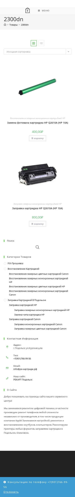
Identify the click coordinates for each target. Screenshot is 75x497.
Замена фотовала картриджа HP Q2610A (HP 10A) (37, 122)
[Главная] (5, 24)
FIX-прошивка (15, 263)
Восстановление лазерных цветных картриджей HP (37, 286)
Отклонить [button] (11, 491)
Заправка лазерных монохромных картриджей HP (37, 203)
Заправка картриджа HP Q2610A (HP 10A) (37, 208)
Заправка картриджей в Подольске (27, 300)
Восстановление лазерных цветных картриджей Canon (39, 273)
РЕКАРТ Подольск (22, 379)
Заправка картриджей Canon (24, 319)
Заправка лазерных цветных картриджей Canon (40, 328)
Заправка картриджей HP (23, 305)
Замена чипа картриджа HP (29, 314)
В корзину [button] (38, 138)
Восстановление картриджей (23, 268)
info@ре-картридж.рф (25, 369)
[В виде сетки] (34, 43)
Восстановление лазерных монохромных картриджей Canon (38, 292)
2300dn (25, 24)
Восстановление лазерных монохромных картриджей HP (37, 118)
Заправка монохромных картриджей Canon (38, 324)
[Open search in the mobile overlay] (37, 247)
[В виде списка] (41, 43)
